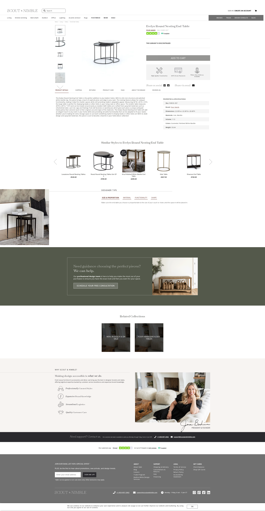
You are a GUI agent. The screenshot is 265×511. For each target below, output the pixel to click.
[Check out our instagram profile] (194, 492)
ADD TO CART (178, 58)
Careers (137, 472)
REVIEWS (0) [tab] (156, 90)
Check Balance (198, 467)
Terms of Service (179, 467)
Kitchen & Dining (21, 18)
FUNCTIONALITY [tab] (141, 198)
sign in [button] (230, 11)
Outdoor (45, 18)
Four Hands (150, 30)
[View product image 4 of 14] (60, 66)
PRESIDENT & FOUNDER (201, 428)
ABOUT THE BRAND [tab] (138, 90)
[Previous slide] (55, 162)
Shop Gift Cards (199, 470)
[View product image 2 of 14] (60, 42)
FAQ (155, 474)
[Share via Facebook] (168, 85)
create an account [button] (243, 11)
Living (9, 18)
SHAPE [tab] (154, 198)
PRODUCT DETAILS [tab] (61, 90)
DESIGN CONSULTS (241, 18)
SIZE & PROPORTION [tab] (110, 198)
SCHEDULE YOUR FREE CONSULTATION (96, 286)
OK (192, 507)
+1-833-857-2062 (163, 437)
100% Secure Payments (178, 76)
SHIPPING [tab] (78, 90)
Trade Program (139, 475)
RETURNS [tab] (92, 90)
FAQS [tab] (123, 90)
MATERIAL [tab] (127, 198)
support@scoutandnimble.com (184, 437)
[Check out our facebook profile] (203, 492)
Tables (66, 21)
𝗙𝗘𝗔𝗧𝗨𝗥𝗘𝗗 (95, 18)
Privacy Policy (178, 470)
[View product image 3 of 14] (60, 54)
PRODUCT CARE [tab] (108, 90)
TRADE (228, 18)
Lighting (62, 18)
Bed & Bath (34, 18)
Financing (157, 477)
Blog (135, 470)
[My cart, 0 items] (255, 11)
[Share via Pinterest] (164, 85)
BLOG (253, 18)
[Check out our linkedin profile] (208, 492)
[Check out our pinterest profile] (199, 492)
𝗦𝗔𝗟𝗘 (113, 18)
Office (53, 18)
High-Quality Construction (159, 76)
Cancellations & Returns (159, 471)
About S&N (138, 467)
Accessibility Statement (178, 476)
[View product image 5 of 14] (60, 77)
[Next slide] (210, 162)
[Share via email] (193, 85)
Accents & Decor (75, 18)
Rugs (86, 18)
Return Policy (178, 472)
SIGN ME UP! (89, 475)
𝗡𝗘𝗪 (106, 18)
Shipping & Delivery (161, 467)
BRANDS (220, 18)
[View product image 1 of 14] (60, 30)
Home (56, 21)
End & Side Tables (74, 21)
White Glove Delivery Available (197, 75)
